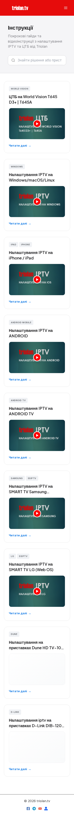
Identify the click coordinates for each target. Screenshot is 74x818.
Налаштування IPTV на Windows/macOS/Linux (32, 177)
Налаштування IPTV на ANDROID (31, 333)
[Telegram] (34, 808)
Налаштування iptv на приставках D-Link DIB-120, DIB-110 (36, 723)
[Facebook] (28, 808)
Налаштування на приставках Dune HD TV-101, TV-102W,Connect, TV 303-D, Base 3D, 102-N (36, 645)
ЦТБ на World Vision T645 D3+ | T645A (33, 99)
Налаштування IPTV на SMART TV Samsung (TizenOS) (31, 489)
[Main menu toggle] (65, 8)
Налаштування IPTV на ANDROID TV (31, 411)
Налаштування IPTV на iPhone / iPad (31, 255)
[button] (20, 8)
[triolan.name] (46, 808)
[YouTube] (40, 808)
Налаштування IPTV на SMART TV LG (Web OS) (31, 566)
